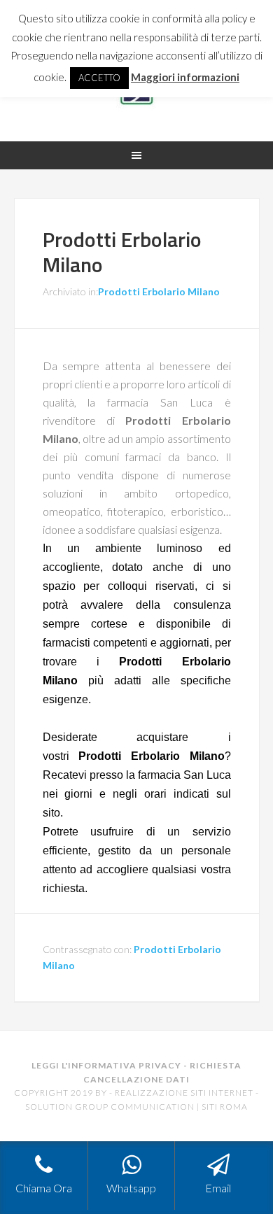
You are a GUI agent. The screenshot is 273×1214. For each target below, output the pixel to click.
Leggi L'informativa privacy (106, 1065)
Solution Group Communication (110, 1106)
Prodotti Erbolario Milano (122, 252)
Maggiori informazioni (185, 77)
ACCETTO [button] (99, 77)
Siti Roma (225, 1106)
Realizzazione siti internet (184, 1092)
